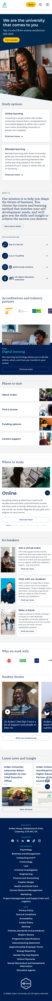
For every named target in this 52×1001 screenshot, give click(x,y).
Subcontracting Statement (26, 943)
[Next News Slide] (47, 786)
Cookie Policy (26, 922)
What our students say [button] (26, 738)
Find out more (26, 516)
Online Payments (26, 959)
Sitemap (26, 926)
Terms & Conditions (26, 914)
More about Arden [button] (12, 226)
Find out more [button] (12, 136)
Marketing (26, 894)
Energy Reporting (26, 951)
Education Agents (26, 970)
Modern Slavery (26, 935)
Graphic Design (26, 882)
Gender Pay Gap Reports (26, 955)
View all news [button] (26, 809)
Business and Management (26, 854)
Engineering (26, 874)
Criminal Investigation (26, 870)
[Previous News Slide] (47, 780)
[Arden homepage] (4, 4)
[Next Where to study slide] (47, 492)
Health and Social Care (26, 886)
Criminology (26, 862)
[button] (40, 4)
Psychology (26, 849)
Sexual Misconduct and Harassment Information (26, 964)
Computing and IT (26, 858)
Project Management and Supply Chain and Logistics (26, 900)
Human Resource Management (26, 890)
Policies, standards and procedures (26, 931)
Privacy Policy (26, 910)
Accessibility (26, 918)
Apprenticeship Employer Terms (26, 947)
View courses (11, 40)
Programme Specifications (26, 939)
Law (26, 866)
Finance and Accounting (26, 878)
